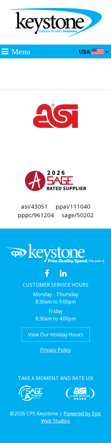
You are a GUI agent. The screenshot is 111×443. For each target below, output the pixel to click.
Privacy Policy (55, 350)
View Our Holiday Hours (55, 334)
